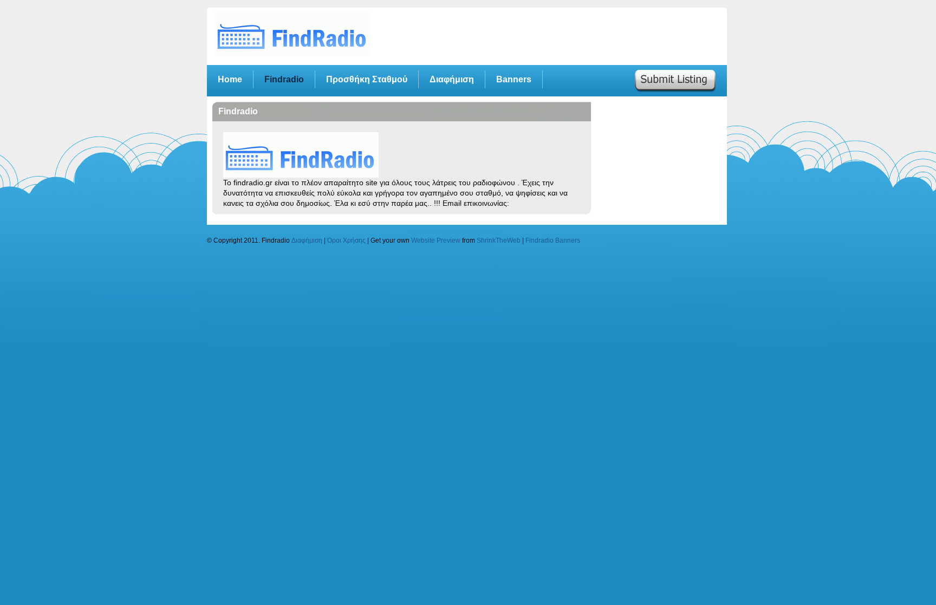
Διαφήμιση (306, 240)
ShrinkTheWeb (499, 240)
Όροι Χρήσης (346, 240)
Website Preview (435, 240)
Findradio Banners (552, 240)
